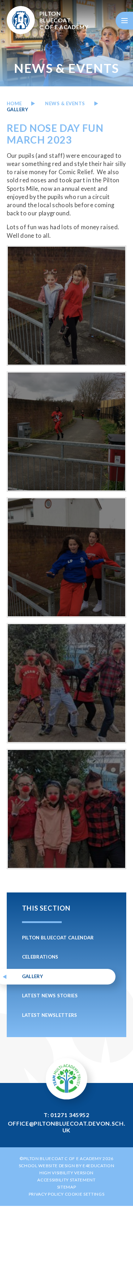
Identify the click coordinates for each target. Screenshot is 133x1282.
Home (14, 103)
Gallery (17, 109)
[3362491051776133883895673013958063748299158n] (67, 809)
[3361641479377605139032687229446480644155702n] (67, 683)
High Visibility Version (66, 1172)
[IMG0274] (67, 306)
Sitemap (66, 1187)
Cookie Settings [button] (85, 1194)
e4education (98, 1165)
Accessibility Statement (66, 1179)
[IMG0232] (67, 431)
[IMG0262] (67, 557)
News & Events (65, 103)
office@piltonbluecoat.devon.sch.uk (66, 1126)
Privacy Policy (46, 1194)
